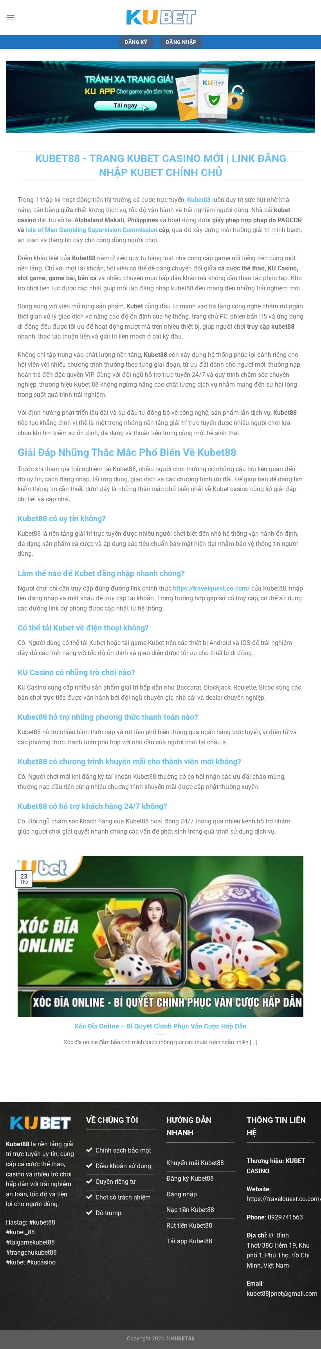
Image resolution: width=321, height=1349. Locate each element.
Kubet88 (17, 1144)
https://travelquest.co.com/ (211, 588)
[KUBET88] (160, 17)
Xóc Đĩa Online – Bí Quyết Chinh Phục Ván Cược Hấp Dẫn (160, 1026)
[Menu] (10, 17)
